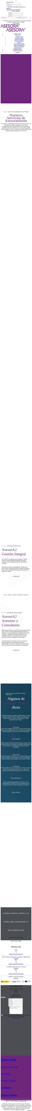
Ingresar (8, 8)
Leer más (16, 958)
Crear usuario (16, 23)
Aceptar (29, 1110)
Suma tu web (23, 1101)
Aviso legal (5, 1074)
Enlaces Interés (9, 1095)
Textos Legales (8, 1059)
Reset (18, 1018)
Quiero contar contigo (16, 941)
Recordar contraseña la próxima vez (17, 7)
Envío (14, 1018)
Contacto (6, 1087)
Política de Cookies (8, 1081)
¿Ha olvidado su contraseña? (13, 9)
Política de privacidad (9, 1067)
